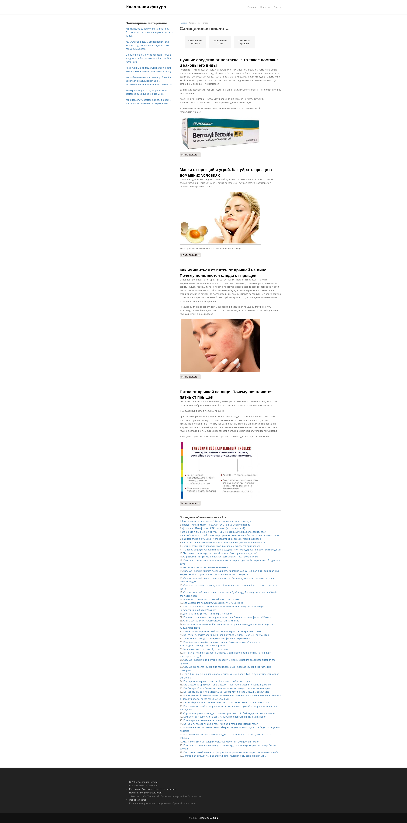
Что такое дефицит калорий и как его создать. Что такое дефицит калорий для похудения (231, 549)
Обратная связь (138, 799)
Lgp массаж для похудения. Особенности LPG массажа (213, 602)
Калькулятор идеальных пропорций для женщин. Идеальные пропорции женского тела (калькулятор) (148, 45)
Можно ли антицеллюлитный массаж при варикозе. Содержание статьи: (222, 631)
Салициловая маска (220, 42)
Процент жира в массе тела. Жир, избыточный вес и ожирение (216, 524)
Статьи (277, 7)
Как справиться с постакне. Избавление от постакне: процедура (217, 521)
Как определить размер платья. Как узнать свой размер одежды (218, 681)
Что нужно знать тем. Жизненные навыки (205, 567)
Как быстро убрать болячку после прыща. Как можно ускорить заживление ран (226, 688)
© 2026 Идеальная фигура (143, 781)
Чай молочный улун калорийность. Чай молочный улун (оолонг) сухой (221, 741)
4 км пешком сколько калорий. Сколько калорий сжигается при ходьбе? (221, 545)
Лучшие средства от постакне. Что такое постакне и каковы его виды (229, 62)
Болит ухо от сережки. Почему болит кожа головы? (211, 599)
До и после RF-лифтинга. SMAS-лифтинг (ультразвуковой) (213, 528)
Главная (251, 7)
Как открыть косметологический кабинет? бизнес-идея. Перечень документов (226, 634)
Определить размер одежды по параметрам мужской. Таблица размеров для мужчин (229, 713)
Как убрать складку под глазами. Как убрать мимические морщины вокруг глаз (226, 691)
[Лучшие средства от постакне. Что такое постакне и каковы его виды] (230, 133)
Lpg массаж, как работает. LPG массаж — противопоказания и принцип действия (227, 684)
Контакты (134, 789)
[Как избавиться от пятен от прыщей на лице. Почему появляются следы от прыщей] (230, 345)
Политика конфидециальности (145, 792)
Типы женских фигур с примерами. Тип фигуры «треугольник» (216, 638)
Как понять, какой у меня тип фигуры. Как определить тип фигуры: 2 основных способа (231, 752)
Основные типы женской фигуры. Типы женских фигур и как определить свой (224, 531)
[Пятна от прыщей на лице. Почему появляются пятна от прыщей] (230, 470)
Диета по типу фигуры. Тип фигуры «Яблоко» (207, 613)
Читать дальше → (190, 154)
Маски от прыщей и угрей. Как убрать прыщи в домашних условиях (226, 172)
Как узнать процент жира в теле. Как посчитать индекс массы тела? (220, 723)
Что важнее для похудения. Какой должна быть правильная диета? (220, 553)
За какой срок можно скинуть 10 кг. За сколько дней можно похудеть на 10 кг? (226, 702)
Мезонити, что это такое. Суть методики (205, 649)
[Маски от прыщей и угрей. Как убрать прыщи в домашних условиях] (230, 218)
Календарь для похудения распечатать (204, 720)
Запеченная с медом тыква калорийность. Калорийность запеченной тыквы (224, 755)
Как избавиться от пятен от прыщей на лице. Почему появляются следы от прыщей (223, 272)
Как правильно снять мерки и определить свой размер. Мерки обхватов (221, 538)
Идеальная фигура (146, 7)
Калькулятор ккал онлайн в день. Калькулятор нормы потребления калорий (224, 716)
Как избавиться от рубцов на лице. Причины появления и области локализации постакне (230, 535)
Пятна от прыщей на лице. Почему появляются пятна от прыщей (226, 394)
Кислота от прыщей (244, 42)
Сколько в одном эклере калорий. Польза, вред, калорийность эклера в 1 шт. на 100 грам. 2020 (148, 58)
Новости (265, 7)
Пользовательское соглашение (159, 789)
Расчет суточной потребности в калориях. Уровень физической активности (223, 542)
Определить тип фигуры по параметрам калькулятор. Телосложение (220, 556)
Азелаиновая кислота (195, 42)
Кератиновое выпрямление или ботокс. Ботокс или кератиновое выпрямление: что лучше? (149, 32)
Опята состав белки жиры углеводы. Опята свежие (211, 620)
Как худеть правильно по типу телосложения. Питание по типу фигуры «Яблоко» (227, 617)
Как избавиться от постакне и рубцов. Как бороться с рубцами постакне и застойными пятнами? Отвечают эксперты (149, 81)
